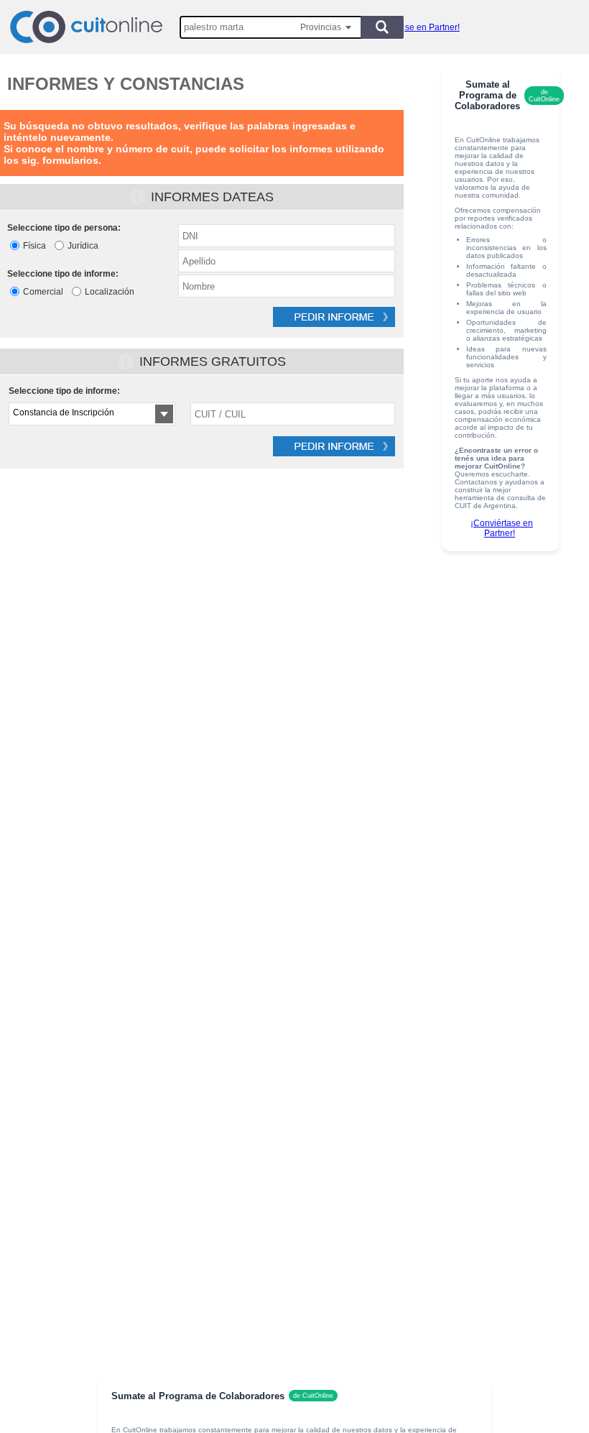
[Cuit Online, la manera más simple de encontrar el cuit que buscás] (86, 27)
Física (34, 246)
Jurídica (83, 246)
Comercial (43, 292)
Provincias (320, 27)
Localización (109, 292)
